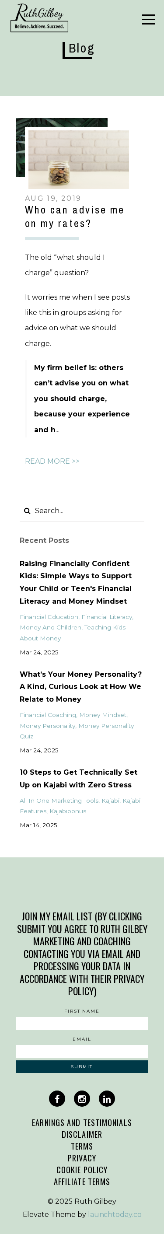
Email (82, 1039)
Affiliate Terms (82, 1181)
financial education (49, 616)
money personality (47, 725)
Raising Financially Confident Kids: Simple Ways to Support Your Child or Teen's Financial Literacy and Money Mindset (76, 582)
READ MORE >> (52, 461)
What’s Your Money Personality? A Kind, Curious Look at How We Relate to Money (81, 687)
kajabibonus (67, 811)
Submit (81, 1066)
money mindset (102, 714)
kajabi (110, 800)
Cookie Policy (82, 1169)
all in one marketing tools (59, 800)
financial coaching (48, 714)
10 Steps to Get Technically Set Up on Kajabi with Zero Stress (78, 778)
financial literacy (106, 616)
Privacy (82, 1158)
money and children (50, 627)
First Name (82, 1011)
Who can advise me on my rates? (75, 216)
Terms (82, 1146)
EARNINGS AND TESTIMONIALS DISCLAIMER (82, 1128)
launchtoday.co (115, 1214)
